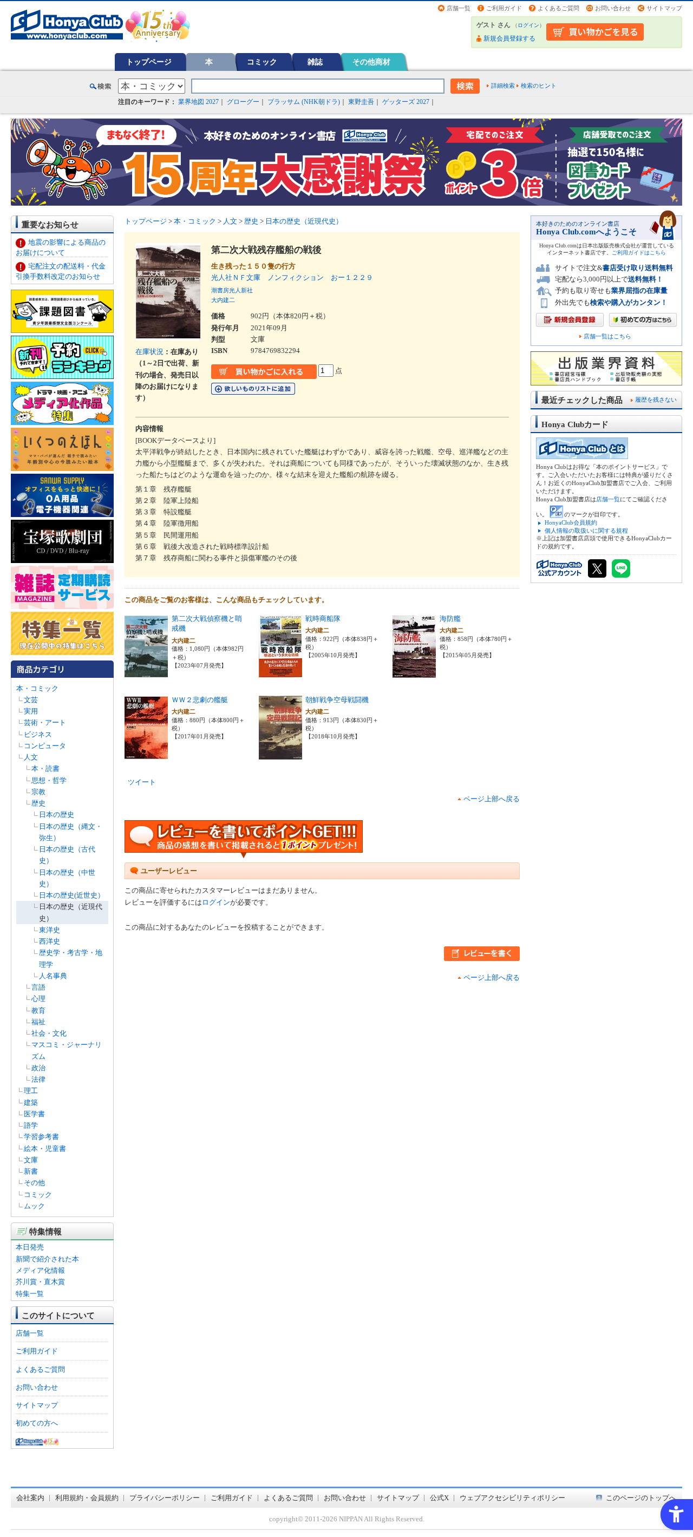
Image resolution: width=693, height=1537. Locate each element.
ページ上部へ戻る (491, 799)
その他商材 (371, 61)
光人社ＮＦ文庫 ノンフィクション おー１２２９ (292, 277)
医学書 (34, 1114)
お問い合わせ (613, 8)
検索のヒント (539, 85)
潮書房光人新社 (232, 290)
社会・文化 (49, 1033)
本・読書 (45, 768)
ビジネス (38, 734)
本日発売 (30, 1247)
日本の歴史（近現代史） (304, 221)
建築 (31, 1102)
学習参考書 (41, 1137)
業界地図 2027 (198, 102)
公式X (439, 1498)
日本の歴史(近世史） (71, 895)
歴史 (38, 803)
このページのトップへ (641, 1498)
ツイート (142, 782)
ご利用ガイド (504, 8)
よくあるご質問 (558, 8)
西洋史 (49, 941)
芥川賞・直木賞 (40, 1282)
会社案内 (30, 1498)
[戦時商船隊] (280, 673)
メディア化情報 (40, 1270)
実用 (31, 711)
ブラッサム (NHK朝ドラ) (303, 102)
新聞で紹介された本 (47, 1259)
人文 (31, 757)
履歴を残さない (656, 399)
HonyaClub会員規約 (571, 522)
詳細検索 (503, 85)
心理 (38, 999)
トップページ (149, 61)
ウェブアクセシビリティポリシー (512, 1498)
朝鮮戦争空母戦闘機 (337, 700)
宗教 (38, 792)
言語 (38, 987)
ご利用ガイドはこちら (639, 253)
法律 (38, 1079)
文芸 (31, 700)
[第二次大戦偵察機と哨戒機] (146, 673)
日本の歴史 (56, 814)
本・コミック (37, 688)
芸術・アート (45, 722)
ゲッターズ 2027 (405, 102)
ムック (34, 1206)
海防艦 (450, 618)
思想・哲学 (49, 780)
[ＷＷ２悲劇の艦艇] (146, 754)
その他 (34, 1183)
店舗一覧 (458, 8)
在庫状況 (149, 352)
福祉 (38, 1022)
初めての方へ (37, 1423)
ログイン (528, 25)
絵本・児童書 (45, 1148)
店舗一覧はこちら (607, 336)
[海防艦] (414, 673)
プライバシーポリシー (164, 1498)
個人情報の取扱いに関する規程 (586, 530)
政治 (38, 1068)
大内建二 (223, 300)
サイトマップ (664, 8)
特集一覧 (30, 1294)
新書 (31, 1171)
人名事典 (53, 976)
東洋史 (49, 930)
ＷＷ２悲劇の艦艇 (200, 700)
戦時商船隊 (323, 618)
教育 (38, 1010)
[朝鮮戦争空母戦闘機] (280, 754)
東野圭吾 (361, 102)
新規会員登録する (509, 38)
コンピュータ (45, 746)
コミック (262, 61)
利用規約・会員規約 (87, 1498)
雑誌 (315, 61)
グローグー (243, 102)
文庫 (31, 1160)
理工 (31, 1091)
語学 (31, 1125)
